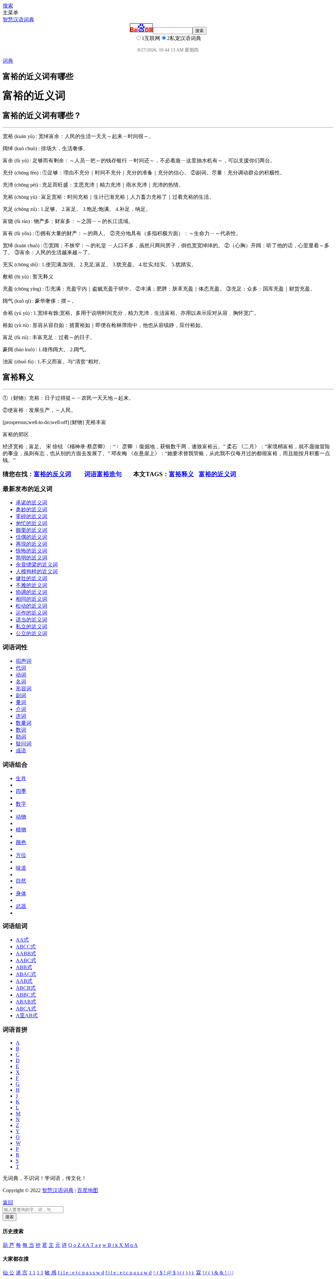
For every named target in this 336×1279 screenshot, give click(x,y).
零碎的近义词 (31, 516)
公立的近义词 (31, 633)
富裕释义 (181, 474)
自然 (21, 880)
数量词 (24, 723)
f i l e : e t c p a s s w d (81, 1272)
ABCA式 (26, 1008)
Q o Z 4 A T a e (84, 1245)
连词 (21, 716)
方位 (21, 855)
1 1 (32, 1272)
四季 (21, 791)
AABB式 (26, 953)
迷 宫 (22, 1272)
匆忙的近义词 (31, 523)
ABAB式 (26, 1002)
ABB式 (24, 967)
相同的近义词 (31, 599)
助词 (21, 737)
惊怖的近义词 (31, 551)
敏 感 (50, 1272)
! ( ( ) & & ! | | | (217, 1272)
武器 (21, 906)
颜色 (21, 842)
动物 (21, 817)
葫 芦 (8, 1245)
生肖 (21, 778)
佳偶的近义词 (31, 537)
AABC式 (26, 960)
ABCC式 (26, 946)
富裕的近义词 (217, 474)
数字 (21, 804)
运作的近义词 (31, 613)
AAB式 (24, 981)
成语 (21, 750)
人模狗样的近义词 (37, 571)
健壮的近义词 (31, 578)
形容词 (24, 688)
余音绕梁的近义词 (37, 564)
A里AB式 (27, 1015)
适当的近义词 (31, 619)
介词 (21, 709)
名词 (21, 681)
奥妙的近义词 (31, 509)
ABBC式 (26, 995)
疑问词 (24, 743)
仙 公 (8, 1272)
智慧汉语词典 (18, 19)
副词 (21, 695)
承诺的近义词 (31, 502)
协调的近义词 (31, 592)
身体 (21, 893)
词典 (8, 61)
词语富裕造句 (103, 474)
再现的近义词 (31, 544)
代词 (21, 668)
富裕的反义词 (52, 474)
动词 (21, 675)
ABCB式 (26, 988)
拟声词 (24, 661)
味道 (21, 868)
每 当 (28, 1245)
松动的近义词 (31, 606)
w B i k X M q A (120, 1245)
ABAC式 (26, 974)
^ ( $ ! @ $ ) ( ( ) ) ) (174, 1272)
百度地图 (87, 1190)
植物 (21, 829)
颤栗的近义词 (31, 530)
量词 (21, 702)
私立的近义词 (31, 626)
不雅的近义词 (31, 585)
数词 (21, 730)
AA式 (22, 940)
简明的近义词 (31, 557)
